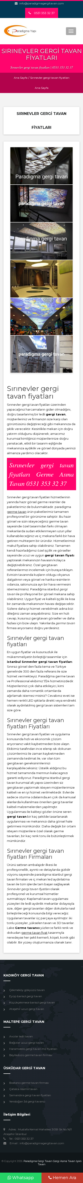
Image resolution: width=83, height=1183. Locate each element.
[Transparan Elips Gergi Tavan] (41, 278)
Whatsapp (22, 1177)
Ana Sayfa (20, 77)
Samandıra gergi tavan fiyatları (30, 1095)
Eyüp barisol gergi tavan (25, 996)
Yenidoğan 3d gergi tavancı (27, 1101)
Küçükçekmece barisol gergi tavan (32, 1002)
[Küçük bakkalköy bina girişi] (41, 165)
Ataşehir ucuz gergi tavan (26, 1009)
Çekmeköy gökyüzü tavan (27, 990)
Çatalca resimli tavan (23, 1089)
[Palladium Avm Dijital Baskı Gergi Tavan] (41, 316)
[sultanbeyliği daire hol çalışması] (41, 203)
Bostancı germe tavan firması (29, 1082)
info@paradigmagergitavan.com (41, 3)
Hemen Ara (64, 1177)
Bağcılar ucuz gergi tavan (26, 1042)
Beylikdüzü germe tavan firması (30, 1055)
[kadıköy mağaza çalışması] (41, 354)
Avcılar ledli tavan (21, 1036)
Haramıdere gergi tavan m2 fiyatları (33, 1049)
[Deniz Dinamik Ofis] (41, 241)
